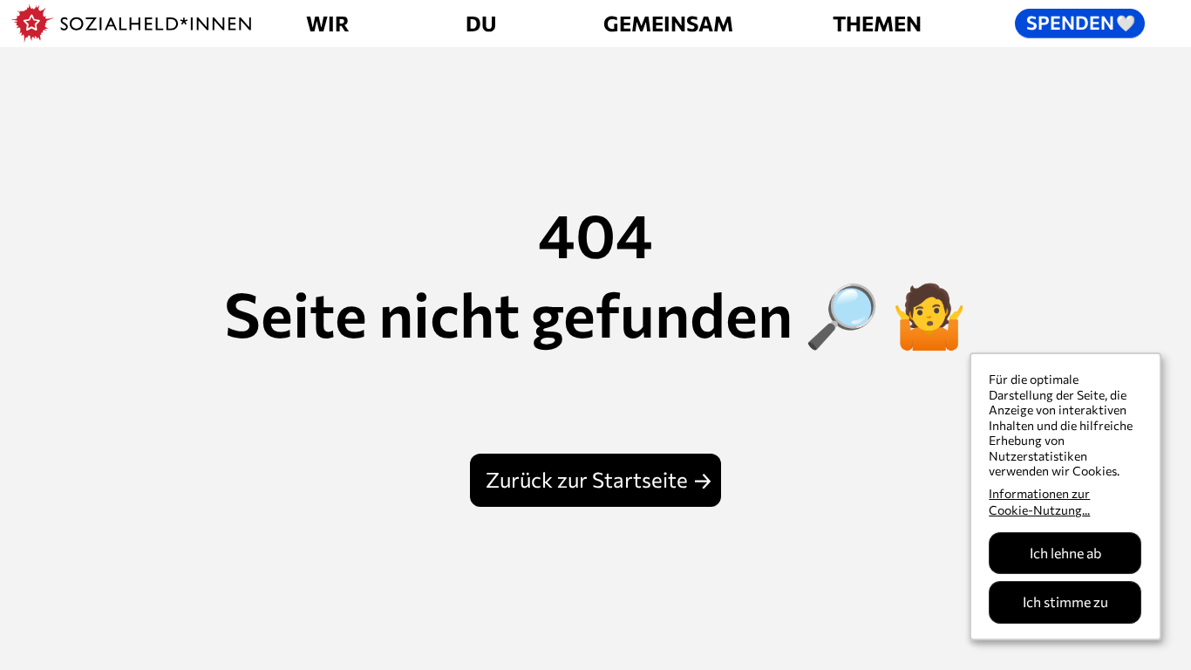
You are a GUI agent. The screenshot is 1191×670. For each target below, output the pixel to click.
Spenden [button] (1081, 21)
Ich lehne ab (1065, 552)
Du (481, 23)
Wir (328, 23)
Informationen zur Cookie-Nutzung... (1039, 502)
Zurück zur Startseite (587, 479)
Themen (877, 23)
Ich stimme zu (1065, 601)
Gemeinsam (668, 23)
